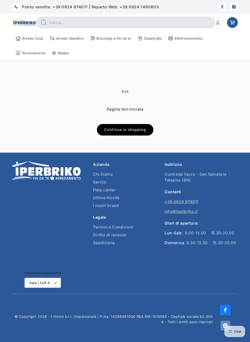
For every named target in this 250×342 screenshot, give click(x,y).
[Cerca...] (43, 22)
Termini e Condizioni (113, 227)
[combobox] (125, 22)
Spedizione (104, 242)
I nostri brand (106, 205)
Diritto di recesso (110, 234)
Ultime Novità (106, 197)
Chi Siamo (103, 174)
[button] (217, 22)
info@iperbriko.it (181, 211)
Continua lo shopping (125, 129)
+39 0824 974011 (181, 201)
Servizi (99, 182)
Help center (104, 189)
